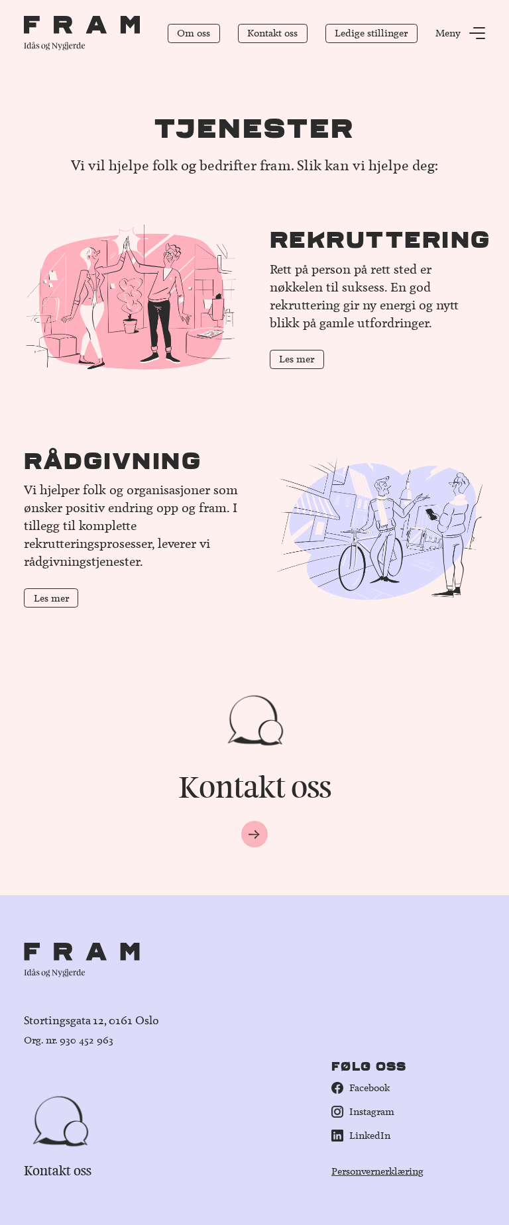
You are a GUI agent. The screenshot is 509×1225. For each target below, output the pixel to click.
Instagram (371, 1112)
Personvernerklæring (377, 1171)
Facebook (369, 1088)
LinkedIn (369, 1136)
